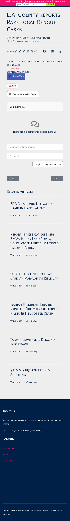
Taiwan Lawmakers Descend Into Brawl (32, 341)
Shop (5, 454)
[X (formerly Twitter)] (60, 51)
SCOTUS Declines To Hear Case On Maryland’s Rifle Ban (34, 276)
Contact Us (8, 460)
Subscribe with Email (25, 94)
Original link (13, 68)
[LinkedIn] (52, 51)
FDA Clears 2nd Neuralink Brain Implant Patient (31, 205)
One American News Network (36, 37)
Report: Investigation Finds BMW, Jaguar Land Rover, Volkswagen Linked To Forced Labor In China (34, 241)
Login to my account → (48, 164)
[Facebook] (44, 51)
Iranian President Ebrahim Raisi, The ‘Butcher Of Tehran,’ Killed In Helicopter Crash (35, 309)
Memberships (9, 448)
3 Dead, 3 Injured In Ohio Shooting (30, 372)
